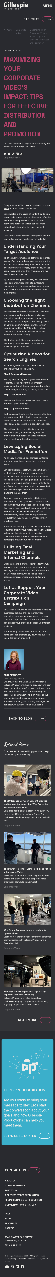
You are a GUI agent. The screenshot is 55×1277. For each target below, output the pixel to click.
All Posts (8, 30)
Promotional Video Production (23, 1200)
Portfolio (11, 1190)
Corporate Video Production (22, 1195)
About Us (10, 1180)
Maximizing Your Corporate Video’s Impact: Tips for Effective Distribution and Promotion (40, 36)
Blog (8, 1218)
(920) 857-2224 (13, 1245)
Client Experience (15, 1185)
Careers (9, 1228)
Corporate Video (21, 32)
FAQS (7, 1213)
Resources (11, 1223)
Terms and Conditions (26, 1259)
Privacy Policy (10, 1259)
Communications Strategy (20, 1205)
